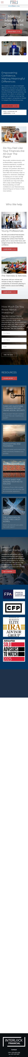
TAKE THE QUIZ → (9, 355)
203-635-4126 (16, 1052)
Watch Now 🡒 (14, 31)
